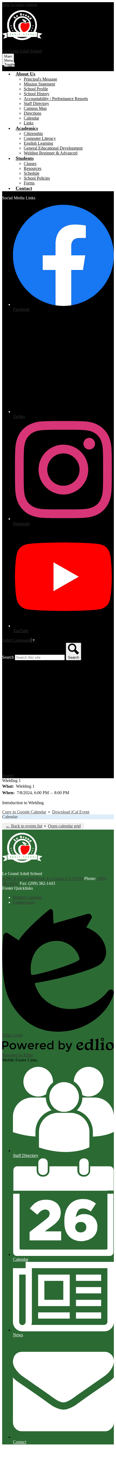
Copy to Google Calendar (24, 812)
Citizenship (33, 133)
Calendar (31, 118)
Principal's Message (40, 79)
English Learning (38, 143)
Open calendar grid (64, 826)
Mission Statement (39, 84)
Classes (30, 163)
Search (8, 657)
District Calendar (27, 897)
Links (28, 123)
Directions (32, 113)
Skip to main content (19, 4)
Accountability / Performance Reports (56, 98)
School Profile (36, 89)
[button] (25, 74)
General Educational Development (53, 148)
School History (36, 93)
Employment (24, 902)
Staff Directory (36, 103)
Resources (32, 168)
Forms (29, 183)
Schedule (31, 173)
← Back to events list (24, 826)
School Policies (37, 178)
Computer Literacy (40, 138)
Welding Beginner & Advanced (50, 153)
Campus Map (35, 108)
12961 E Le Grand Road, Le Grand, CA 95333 (42, 878)
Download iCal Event (70, 812)
